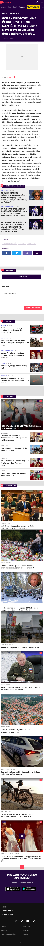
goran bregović (10, 243)
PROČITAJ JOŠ (11, 486)
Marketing (26, 927)
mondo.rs (9, 77)
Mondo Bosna (7, 915)
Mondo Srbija (7, 911)
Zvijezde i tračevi (14, 13)
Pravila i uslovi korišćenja (32, 938)
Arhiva (25, 934)
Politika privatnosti (8, 938)
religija (31, 243)
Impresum (4, 930)
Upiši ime (5, 287)
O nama (3, 927)
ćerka (22, 243)
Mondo (4, 907)
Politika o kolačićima (8, 934)
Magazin (4, 13)
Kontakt (26, 930)
